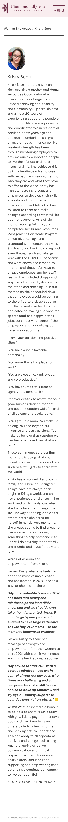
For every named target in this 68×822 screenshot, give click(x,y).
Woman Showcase (17, 28)
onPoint (55, 817)
